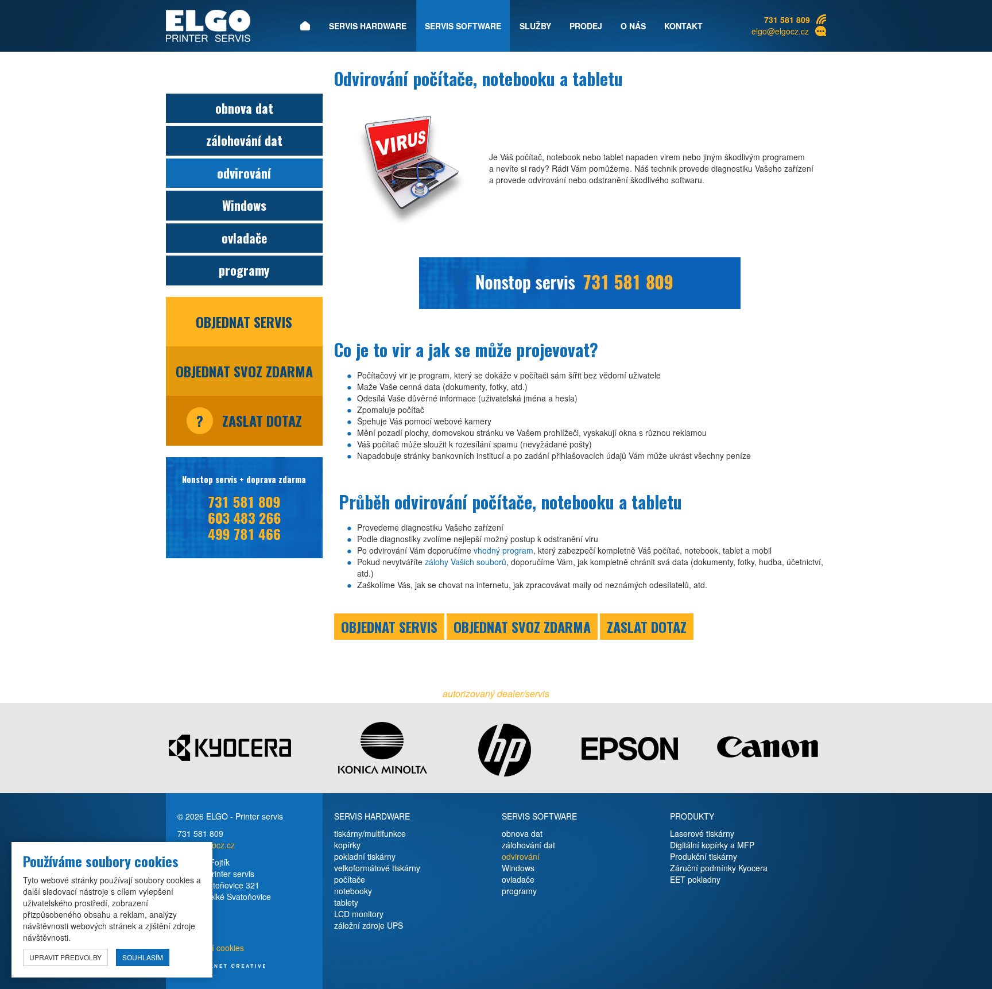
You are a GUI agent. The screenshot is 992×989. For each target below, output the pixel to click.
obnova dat (244, 108)
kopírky (347, 845)
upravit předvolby (65, 957)
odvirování (244, 173)
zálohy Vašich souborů (465, 561)
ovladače (244, 238)
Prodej (585, 26)
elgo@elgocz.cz (780, 31)
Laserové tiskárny (702, 833)
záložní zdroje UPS (368, 925)
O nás (633, 26)
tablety (346, 902)
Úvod (304, 26)
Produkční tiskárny (703, 856)
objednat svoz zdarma (244, 371)
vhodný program (503, 550)
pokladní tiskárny (365, 856)
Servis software (463, 26)
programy (244, 270)
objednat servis (244, 321)
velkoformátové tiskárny (377, 868)
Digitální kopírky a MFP (712, 845)
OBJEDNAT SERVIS (389, 626)
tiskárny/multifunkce (370, 833)
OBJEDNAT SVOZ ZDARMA (522, 626)
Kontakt (683, 26)
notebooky (353, 891)
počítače (349, 879)
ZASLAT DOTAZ (647, 626)
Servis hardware (367, 26)
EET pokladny (695, 879)
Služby (535, 26)
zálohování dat (244, 140)
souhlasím (142, 957)
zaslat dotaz (249, 420)
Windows (244, 205)
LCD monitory (358, 914)
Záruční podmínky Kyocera (719, 868)
